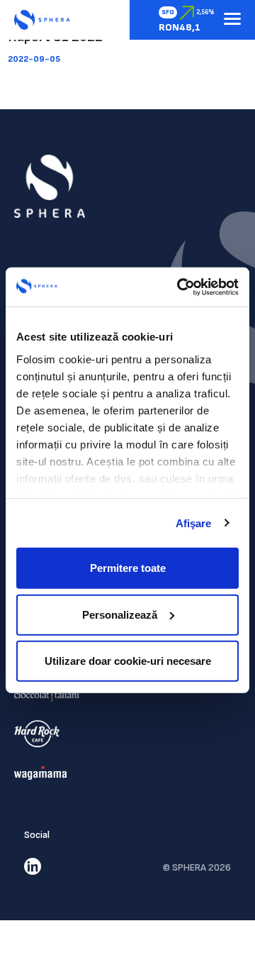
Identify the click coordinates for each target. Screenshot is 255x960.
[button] (232, 20)
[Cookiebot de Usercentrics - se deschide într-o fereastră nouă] (180, 286)
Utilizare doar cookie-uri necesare (128, 661)
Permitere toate (128, 568)
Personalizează (119, 614)
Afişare (194, 523)
